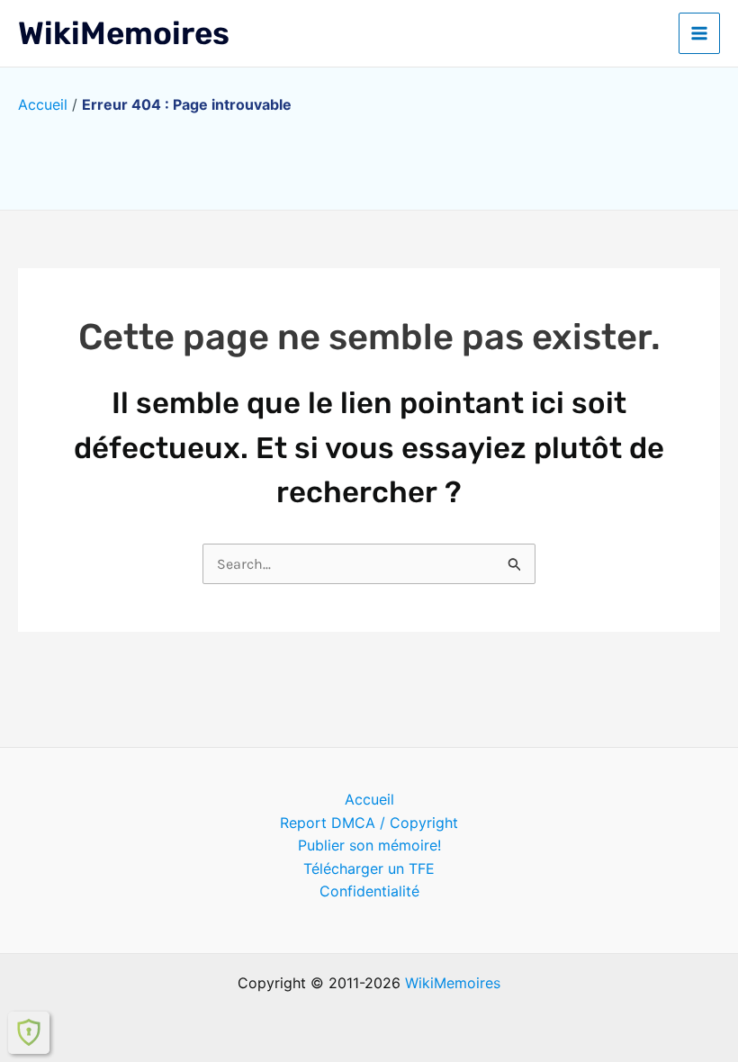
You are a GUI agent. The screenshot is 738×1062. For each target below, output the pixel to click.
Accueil (43, 104)
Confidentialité (369, 891)
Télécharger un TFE (369, 869)
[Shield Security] (28, 1032)
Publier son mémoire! (369, 845)
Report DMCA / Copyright (369, 823)
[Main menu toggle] (699, 33)
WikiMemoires (124, 33)
